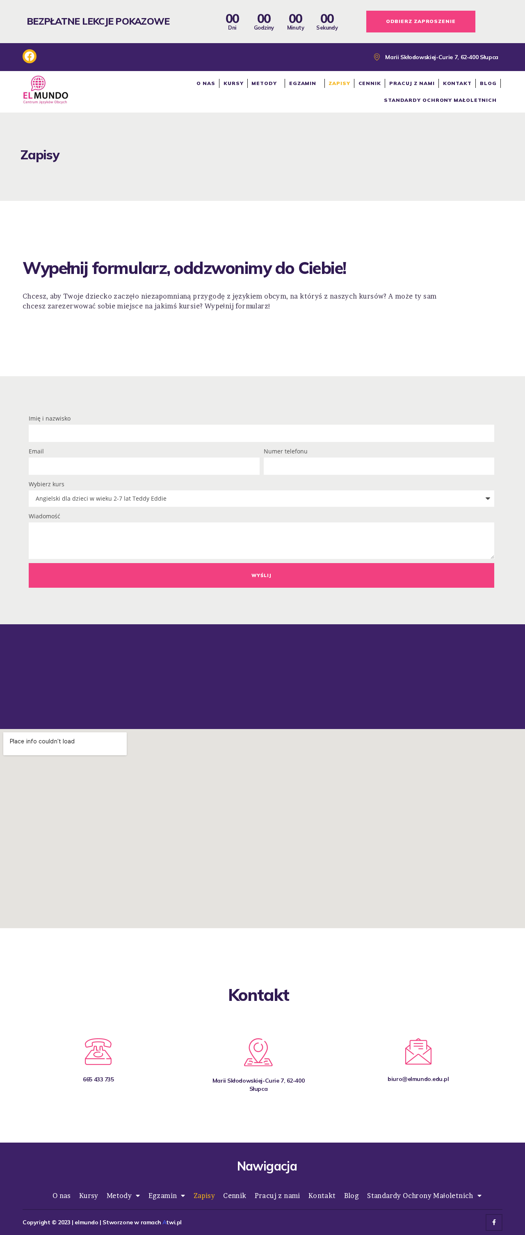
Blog (488, 83)
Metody (263, 83)
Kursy (234, 83)
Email (36, 451)
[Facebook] (494, 1222)
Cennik (369, 83)
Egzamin (302, 83)
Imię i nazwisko (50, 418)
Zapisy (339, 83)
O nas (205, 83)
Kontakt (457, 83)
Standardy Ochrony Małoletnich (440, 100)
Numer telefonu (286, 451)
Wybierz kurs (46, 484)
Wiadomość (44, 516)
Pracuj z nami (412, 83)
